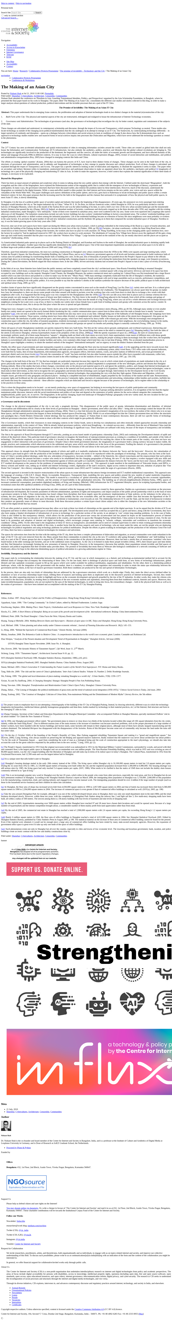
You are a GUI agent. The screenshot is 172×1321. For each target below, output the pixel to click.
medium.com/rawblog (37, 1226)
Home (15, 71)
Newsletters (17, 1293)
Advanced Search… (9, 18)
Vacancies (16, 1300)
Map (141, 1314)
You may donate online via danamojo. (22, 1208)
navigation (5, 75)
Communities (61, 96)
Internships (16, 1302)
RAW (8, 57)
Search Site (6, 12)
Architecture (39, 96)
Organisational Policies (21, 1290)
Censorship (50, 96)
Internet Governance (15, 52)
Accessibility (11, 45)
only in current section (13, 15)
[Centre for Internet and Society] (21, 36)
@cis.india (20, 1239)
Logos (14, 1295)
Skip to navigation (23, 3)
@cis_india (23, 1230)
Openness (10, 50)
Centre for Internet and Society (28, 1244)
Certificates (16, 1305)
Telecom (10, 54)
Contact (9, 66)
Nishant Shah (15, 93)
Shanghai (16, 96)
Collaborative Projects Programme (43, 71)
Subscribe (21, 1221)
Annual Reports (18, 1288)
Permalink (49, 93)
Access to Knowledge (15, 47)
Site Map (10, 61)
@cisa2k (27, 1235)
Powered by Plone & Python (18, 1148)
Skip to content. (7, 3)
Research (24, 71)
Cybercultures (27, 96)
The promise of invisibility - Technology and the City (82, 71)
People (15, 1297)
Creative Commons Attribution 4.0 (89, 1309)
